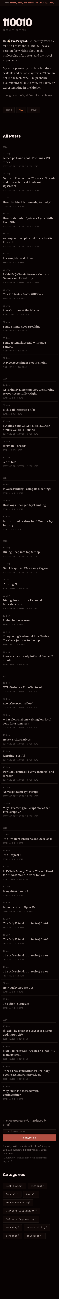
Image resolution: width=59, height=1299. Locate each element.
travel (34, 110)
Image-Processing (18, 1202)
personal (12, 1235)
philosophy (35, 1235)
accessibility (37, 1227)
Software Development (21, 1210)
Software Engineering (21, 1219)
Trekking (12, 1227)
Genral (31, 1194)
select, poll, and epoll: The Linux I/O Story (32, 3)
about (9, 110)
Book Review (14, 1186)
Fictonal (37, 1186)
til (21, 110)
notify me (29, 1137)
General (12, 1194)
